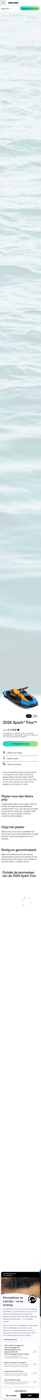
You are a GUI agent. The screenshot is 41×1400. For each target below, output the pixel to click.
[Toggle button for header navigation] (3, 3)
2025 (35, 716)
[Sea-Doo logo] (13, 3)
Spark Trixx (5, 8)
